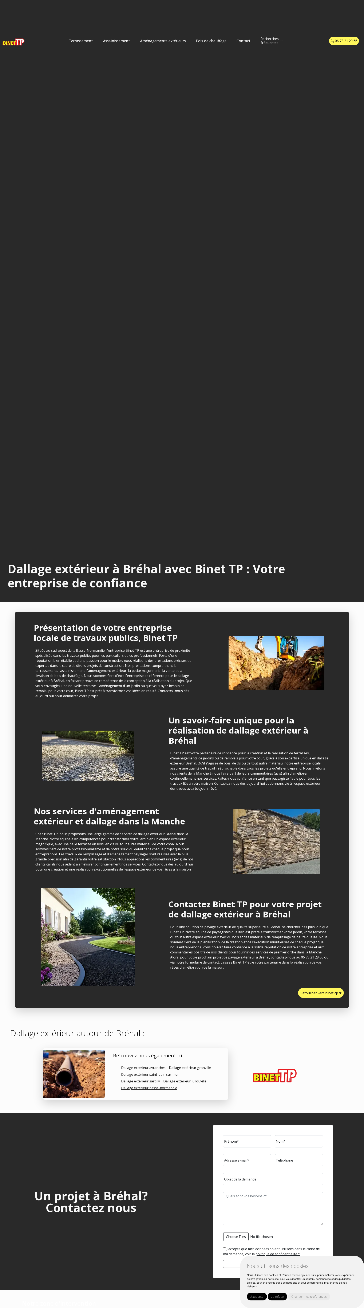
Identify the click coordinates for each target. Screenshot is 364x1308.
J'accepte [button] (257, 1296)
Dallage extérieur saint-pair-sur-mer (150, 1074)
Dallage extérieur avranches (143, 1067)
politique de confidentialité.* (278, 1254)
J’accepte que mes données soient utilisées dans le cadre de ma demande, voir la (271, 1251)
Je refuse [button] (277, 1296)
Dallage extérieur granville (190, 1067)
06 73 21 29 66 (345, 41)
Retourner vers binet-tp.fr (320, 993)
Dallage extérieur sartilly (140, 1081)
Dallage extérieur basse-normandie (149, 1088)
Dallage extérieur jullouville (184, 1081)
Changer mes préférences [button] (309, 1296)
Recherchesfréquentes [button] (270, 40)
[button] (282, 41)
